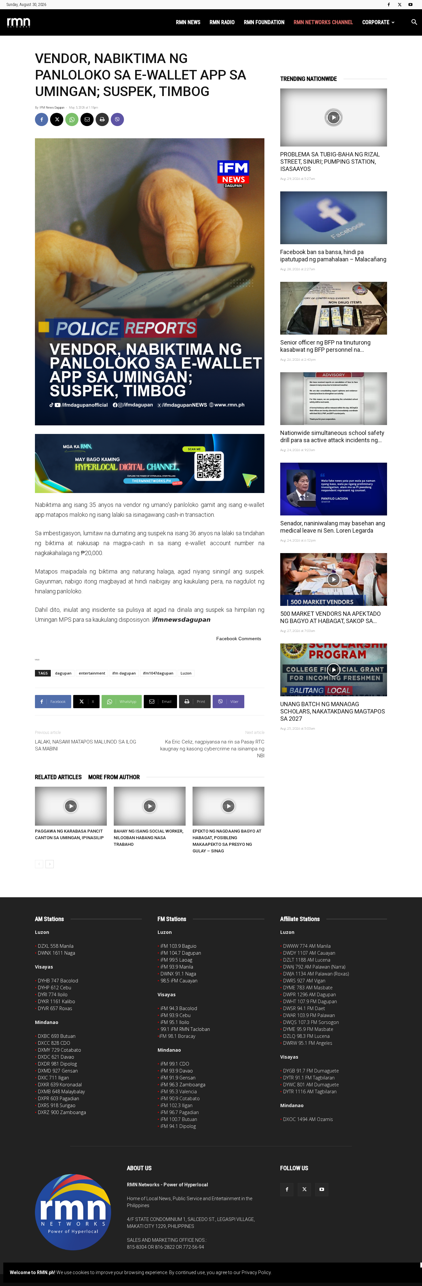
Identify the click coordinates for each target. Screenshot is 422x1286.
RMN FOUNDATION (264, 22)
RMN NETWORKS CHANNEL (323, 22)
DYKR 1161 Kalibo (56, 1001)
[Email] (87, 119)
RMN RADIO (222, 22)
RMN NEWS (188, 22)
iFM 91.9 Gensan (178, 1077)
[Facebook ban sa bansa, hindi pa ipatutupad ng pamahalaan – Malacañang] (333, 217)
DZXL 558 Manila (56, 946)
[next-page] (49, 864)
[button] (414, 23)
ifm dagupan (124, 673)
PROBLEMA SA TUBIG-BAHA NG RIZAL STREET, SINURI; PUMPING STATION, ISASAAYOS (330, 161)
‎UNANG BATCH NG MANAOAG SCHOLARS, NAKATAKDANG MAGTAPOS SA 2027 (332, 711)
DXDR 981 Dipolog (57, 1064)
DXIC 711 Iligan (53, 1077)
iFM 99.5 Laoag (176, 960)
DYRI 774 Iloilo (53, 994)
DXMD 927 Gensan (58, 1071)
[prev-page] (39, 864)
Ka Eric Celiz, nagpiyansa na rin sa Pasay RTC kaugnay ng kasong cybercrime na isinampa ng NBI (212, 749)
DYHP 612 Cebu (54, 987)
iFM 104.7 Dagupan (181, 953)
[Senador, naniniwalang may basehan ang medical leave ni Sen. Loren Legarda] (333, 489)
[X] (400, 4)
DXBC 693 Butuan (56, 1036)
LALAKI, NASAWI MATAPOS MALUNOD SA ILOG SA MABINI (85, 745)
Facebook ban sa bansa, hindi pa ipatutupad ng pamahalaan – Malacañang (333, 255)
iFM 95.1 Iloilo (175, 1022)
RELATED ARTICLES (58, 777)
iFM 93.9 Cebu (176, 1015)
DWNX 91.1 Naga (178, 974)
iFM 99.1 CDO (175, 1064)
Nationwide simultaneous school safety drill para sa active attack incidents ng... (332, 436)
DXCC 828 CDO (54, 1043)
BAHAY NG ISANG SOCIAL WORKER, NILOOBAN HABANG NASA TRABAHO (148, 838)
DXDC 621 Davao (56, 1057)
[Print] (102, 119)
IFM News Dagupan (52, 107)
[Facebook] (389, 4)
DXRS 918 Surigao (56, 1105)
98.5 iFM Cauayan (179, 980)
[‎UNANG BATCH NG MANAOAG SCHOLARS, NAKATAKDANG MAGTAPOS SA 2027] (333, 669)
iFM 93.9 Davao (177, 1071)
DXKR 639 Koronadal (60, 1084)
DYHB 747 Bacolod (58, 980)
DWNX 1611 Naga (56, 953)
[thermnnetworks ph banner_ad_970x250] (149, 463)
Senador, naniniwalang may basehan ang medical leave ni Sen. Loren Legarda (332, 527)
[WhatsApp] (71, 119)
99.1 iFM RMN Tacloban (185, 1029)
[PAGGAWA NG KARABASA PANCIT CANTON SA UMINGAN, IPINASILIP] (71, 806)
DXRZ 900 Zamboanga (62, 1112)
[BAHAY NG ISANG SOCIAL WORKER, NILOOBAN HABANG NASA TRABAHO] (150, 806)
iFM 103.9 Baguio (178, 946)
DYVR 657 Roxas (55, 1008)
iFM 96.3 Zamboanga (183, 1084)
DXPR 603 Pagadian (58, 1098)
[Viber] (117, 119)
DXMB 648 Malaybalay (61, 1091)
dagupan (63, 673)
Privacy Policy (256, 1272)
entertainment (92, 673)
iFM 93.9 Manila (177, 967)
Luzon (186, 673)
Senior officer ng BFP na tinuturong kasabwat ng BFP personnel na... (325, 346)
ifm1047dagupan (158, 673)
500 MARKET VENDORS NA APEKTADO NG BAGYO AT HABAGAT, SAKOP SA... (330, 617)
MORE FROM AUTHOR (114, 777)
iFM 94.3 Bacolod (179, 1008)
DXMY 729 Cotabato (59, 1050)
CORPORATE (375, 22)
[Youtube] (410, 4)
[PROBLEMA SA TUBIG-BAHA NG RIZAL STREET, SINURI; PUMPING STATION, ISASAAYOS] (333, 117)
